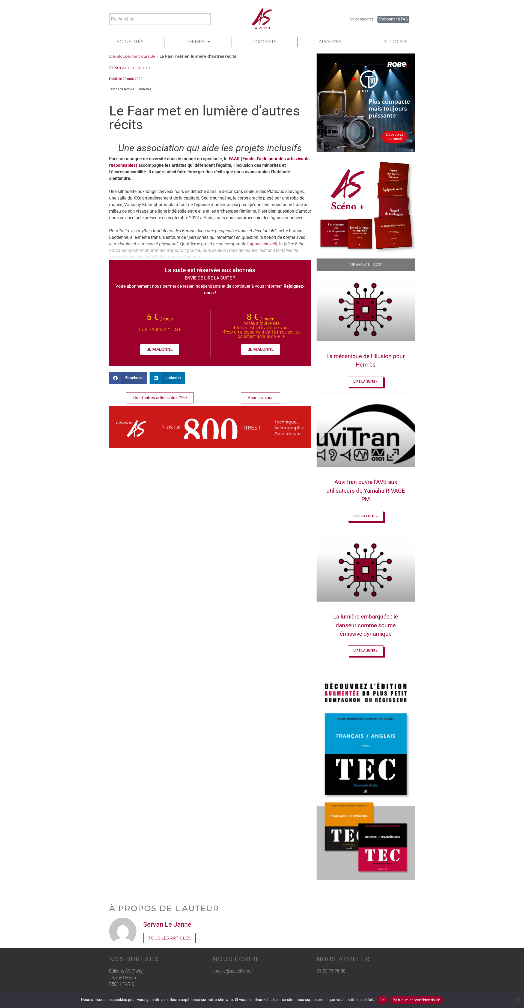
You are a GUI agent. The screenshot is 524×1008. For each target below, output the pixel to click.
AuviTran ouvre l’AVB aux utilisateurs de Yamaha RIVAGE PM (365, 490)
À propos (395, 41)
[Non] (517, 1000)
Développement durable (132, 56)
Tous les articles (169, 938)
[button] (128, 378)
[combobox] (160, 19)
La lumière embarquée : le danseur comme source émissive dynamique (365, 625)
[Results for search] (160, 28)
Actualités (130, 41)
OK (382, 1000)
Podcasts (264, 41)
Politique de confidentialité (416, 1000)
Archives (330, 41)
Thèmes (195, 41)
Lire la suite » (365, 381)
